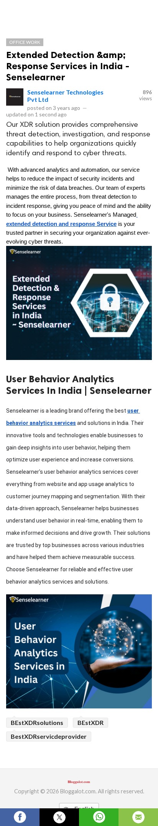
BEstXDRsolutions (37, 722)
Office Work (24, 42)
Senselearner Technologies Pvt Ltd (65, 95)
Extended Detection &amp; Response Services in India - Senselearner (68, 66)
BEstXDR (90, 722)
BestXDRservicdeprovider (49, 736)
